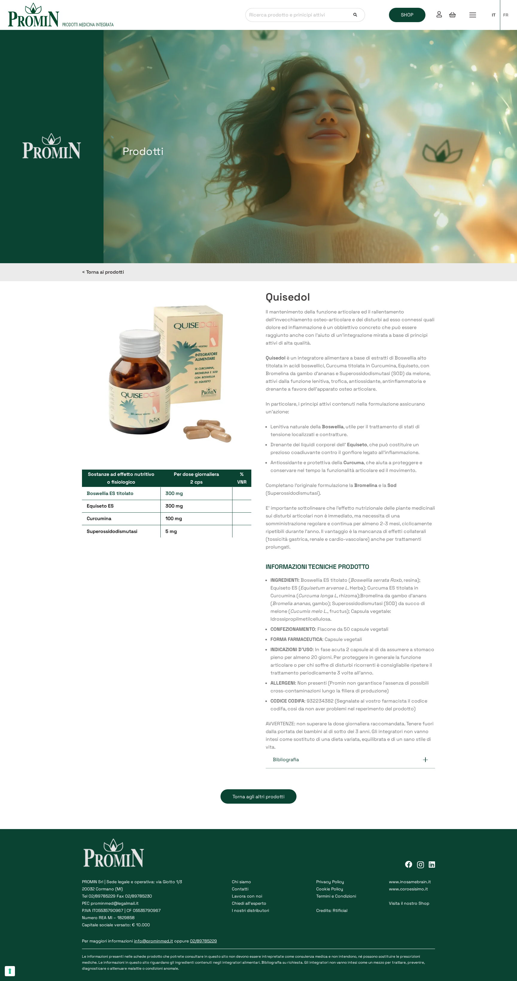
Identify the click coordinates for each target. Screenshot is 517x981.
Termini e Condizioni (336, 896)
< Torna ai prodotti (103, 272)
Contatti (240, 889)
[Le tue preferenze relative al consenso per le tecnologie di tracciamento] (10, 971)
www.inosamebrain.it (410, 881)
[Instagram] (420, 865)
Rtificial (340, 910)
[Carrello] (452, 14)
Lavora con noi (247, 896)
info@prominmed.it (153, 941)
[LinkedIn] (432, 864)
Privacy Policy (330, 881)
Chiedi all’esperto (249, 903)
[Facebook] (408, 864)
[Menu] (473, 14)
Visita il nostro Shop (409, 903)
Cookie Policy (329, 889)
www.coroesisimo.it (408, 889)
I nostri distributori (250, 910)
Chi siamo (241, 881)
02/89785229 (102, 896)
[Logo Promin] (61, 14)
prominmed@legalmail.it (115, 903)
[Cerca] (355, 15)
